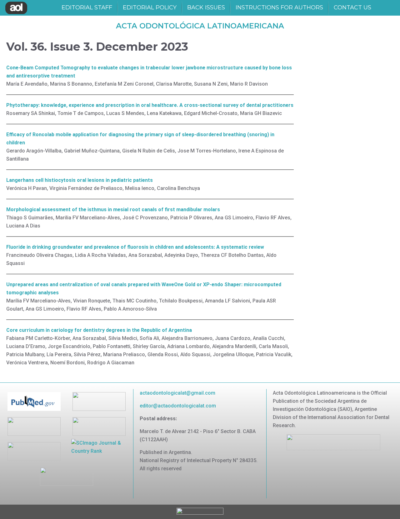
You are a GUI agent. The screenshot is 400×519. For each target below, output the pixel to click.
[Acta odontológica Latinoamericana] (16, 8)
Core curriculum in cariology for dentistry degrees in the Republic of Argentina (99, 330)
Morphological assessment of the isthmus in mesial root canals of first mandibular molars (113, 209)
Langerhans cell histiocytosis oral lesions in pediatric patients (79, 180)
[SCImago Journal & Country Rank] (99, 447)
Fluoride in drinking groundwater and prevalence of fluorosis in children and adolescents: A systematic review (135, 247)
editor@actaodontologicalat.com (178, 406)
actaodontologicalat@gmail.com (177, 393)
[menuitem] (87, 8)
